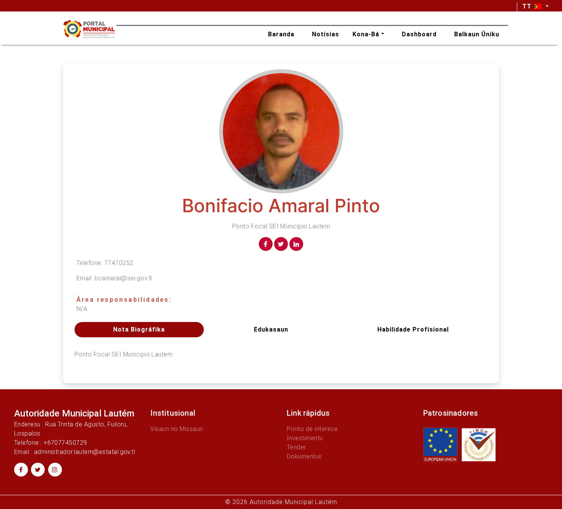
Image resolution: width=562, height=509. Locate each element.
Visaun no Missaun (176, 429)
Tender (296, 447)
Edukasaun (271, 329)
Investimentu (305, 438)
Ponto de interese (312, 429)
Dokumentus (304, 456)
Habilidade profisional (413, 329)
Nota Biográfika (139, 329)
